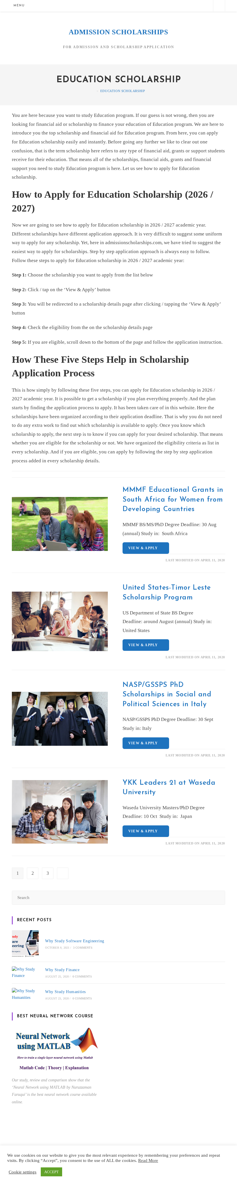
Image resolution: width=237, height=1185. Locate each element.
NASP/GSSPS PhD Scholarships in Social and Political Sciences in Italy (167, 695)
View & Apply (144, 548)
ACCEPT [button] (51, 1172)
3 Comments (82, 947)
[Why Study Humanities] (25, 994)
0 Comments (82, 976)
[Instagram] (186, 5)
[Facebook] (167, 5)
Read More (148, 1160)
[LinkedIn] (196, 5)
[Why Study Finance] (25, 972)
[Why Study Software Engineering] (25, 943)
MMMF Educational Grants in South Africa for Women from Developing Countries (173, 500)
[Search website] (219, 6)
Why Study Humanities (65, 992)
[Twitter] (157, 5)
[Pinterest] (177, 5)
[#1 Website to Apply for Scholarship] (93, 91)
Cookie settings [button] (22, 1172)
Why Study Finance (62, 970)
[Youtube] (205, 5)
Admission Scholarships (118, 32)
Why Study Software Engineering (74, 941)
